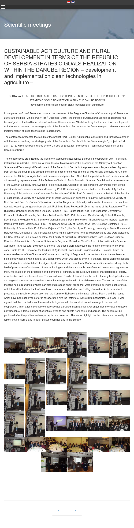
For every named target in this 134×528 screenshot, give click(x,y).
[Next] (74, 511)
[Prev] (59, 511)
